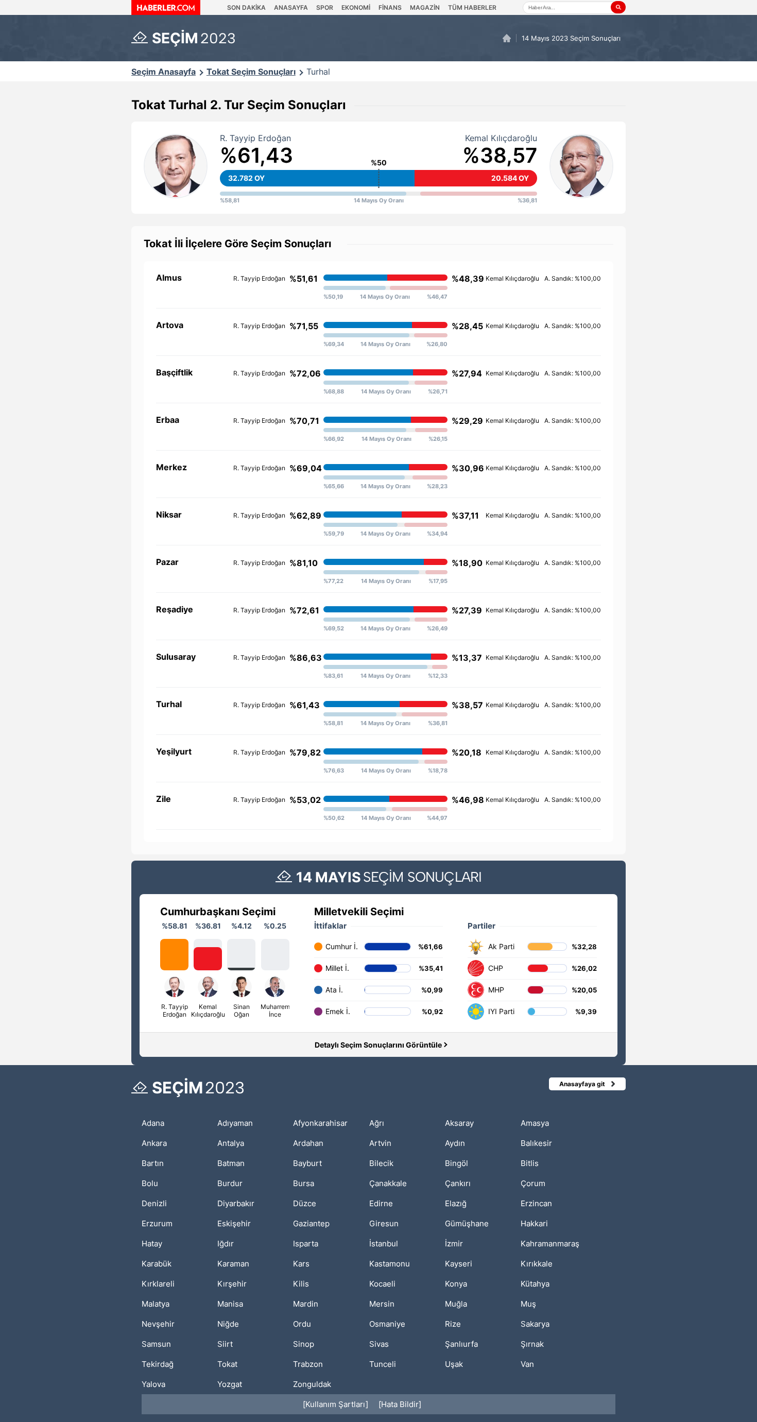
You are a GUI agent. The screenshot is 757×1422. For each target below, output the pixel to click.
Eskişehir (234, 1223)
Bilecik (381, 1163)
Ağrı (376, 1123)
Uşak (454, 1364)
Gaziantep (311, 1223)
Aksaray (459, 1123)
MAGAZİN (425, 7)
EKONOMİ (355, 7)
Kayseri (458, 1264)
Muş (528, 1304)
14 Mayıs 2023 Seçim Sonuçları (571, 38)
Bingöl (456, 1163)
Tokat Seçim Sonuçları (251, 71)
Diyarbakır (235, 1203)
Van (527, 1364)
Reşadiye (174, 609)
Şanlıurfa (461, 1344)
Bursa (303, 1183)
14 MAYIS (328, 877)
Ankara (154, 1143)
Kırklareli (158, 1284)
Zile (163, 799)
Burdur (230, 1183)
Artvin (380, 1143)
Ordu (302, 1324)
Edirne (381, 1203)
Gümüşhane (467, 1223)
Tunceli (382, 1364)
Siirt (225, 1344)
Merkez (171, 467)
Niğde (228, 1324)
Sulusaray (176, 657)
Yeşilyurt (174, 751)
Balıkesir (536, 1143)
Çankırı (458, 1183)
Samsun (156, 1344)
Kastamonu (389, 1264)
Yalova (153, 1384)
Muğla (456, 1304)
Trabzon (308, 1364)
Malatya (155, 1304)
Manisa (230, 1304)
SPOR (324, 7)
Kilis (301, 1284)
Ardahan (308, 1143)
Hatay (152, 1243)
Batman (231, 1163)
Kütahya (535, 1284)
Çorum (533, 1183)
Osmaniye (387, 1324)
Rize (453, 1324)
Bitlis (530, 1163)
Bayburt (307, 1163)
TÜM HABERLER (472, 7)
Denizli (154, 1203)
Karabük (156, 1264)
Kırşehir (232, 1284)
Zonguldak (312, 1384)
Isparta (305, 1243)
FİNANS (390, 7)
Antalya (230, 1143)
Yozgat (229, 1384)
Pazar (167, 562)
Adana (153, 1123)
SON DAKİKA (246, 7)
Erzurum (157, 1223)
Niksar (169, 514)
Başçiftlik (174, 372)
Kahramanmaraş (550, 1243)
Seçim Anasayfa (163, 71)
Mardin (305, 1304)
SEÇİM (194, 38)
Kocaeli (382, 1284)
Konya (456, 1284)
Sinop (303, 1344)
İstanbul (383, 1243)
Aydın (455, 1143)
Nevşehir (158, 1324)
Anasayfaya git (582, 1084)
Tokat (227, 1364)
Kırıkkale (537, 1264)
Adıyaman (235, 1123)
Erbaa (167, 420)
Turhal (318, 71)
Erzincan (536, 1203)
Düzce (304, 1203)
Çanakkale (388, 1183)
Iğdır (225, 1243)
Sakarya (535, 1324)
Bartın (153, 1163)
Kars (301, 1264)
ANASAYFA (291, 7)
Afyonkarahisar (320, 1123)
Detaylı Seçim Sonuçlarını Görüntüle (378, 1044)
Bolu (150, 1183)
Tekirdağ (158, 1364)
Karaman (233, 1264)
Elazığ (456, 1203)
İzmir (454, 1243)
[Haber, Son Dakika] (165, 7)
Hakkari (534, 1223)
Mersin (381, 1304)
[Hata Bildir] (399, 1404)
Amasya (535, 1123)
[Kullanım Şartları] (335, 1404)
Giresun (384, 1223)
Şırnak (532, 1344)
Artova (169, 325)
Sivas (379, 1344)
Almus (169, 277)
